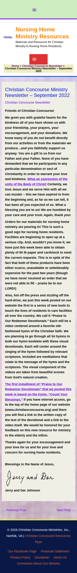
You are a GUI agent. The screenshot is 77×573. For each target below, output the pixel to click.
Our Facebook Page (22, 551)
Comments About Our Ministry (38, 563)
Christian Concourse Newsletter (27, 102)
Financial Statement (55, 551)
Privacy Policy (20, 557)
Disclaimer (41, 557)
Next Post (66, 510)
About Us (60, 557)
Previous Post (14, 510)
